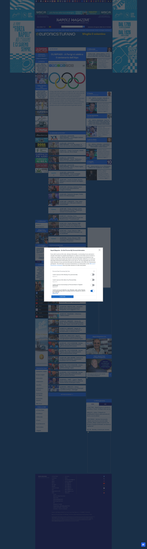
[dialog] (73, 274)
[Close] (100, 250)
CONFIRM (62, 296)
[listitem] (73, 271)
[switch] (92, 275)
